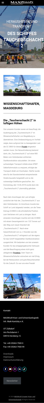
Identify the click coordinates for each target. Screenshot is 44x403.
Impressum (8, 357)
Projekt (24, 147)
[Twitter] (24, 369)
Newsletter (12, 380)
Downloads (8, 354)
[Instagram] (15, 369)
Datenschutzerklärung (13, 360)
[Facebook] (5, 369)
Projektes (16, 253)
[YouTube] (10, 369)
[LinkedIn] (20, 369)
